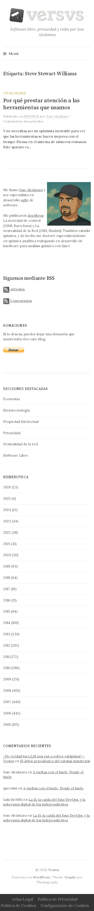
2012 (6, 645)
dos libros (35, 215)
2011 (6, 657)
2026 (7, 487)
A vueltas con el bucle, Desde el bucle (53, 788)
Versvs (53, 870)
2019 (6, 566)
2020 (7, 555)
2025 (7, 498)
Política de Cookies (18, 905)
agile (25, 200)
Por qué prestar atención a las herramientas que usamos (41, 104)
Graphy (70, 877)
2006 (7, 713)
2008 (7, 690)
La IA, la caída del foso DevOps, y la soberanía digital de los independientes (44, 801)
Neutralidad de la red (20, 444)
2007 (7, 702)
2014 (6, 623)
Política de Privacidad (58, 899)
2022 (7, 532)
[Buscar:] (87, 53)
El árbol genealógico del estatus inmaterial (55, 761)
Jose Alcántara (31, 190)
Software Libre (15, 455)
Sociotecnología (16, 410)
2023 (7, 521)
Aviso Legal (22, 899)
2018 (6, 577)
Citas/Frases (14, 93)
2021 (6, 544)
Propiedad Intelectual (21, 421)
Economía (11, 399)
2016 (6, 600)
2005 (7, 724)
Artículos (17, 289)
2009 (7, 679)
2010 (6, 668)
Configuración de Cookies (65, 905)
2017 (6, 589)
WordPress (41, 877)
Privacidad (11, 433)
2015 (6, 611)
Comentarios (20, 301)
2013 (6, 634)
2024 (7, 510)
